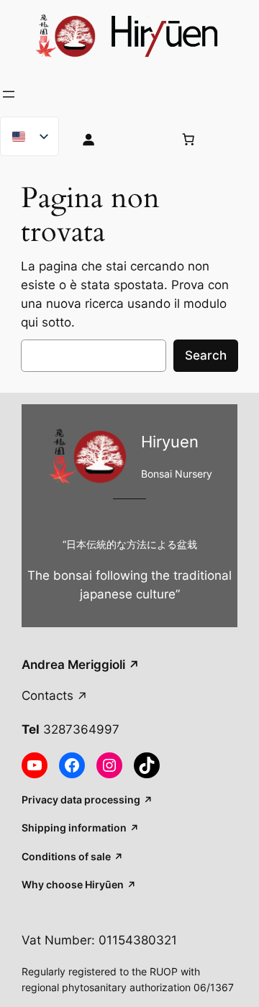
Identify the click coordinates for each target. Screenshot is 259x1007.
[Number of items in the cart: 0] (188, 139)
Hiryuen (170, 441)
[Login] (116, 139)
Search (206, 355)
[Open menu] (8, 94)
